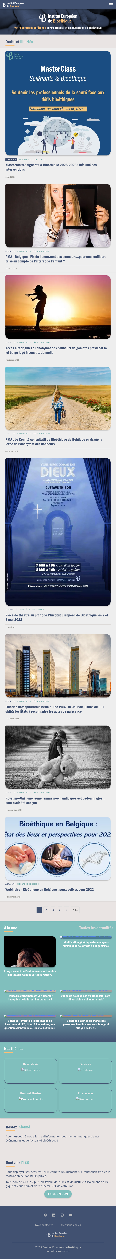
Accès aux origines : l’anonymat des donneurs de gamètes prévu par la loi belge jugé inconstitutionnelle (56, 350)
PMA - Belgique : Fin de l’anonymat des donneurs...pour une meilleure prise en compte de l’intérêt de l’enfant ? (55, 258)
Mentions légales (71, 1225)
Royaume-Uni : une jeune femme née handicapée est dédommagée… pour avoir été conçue (55, 800)
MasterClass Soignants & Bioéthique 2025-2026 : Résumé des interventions (51, 167)
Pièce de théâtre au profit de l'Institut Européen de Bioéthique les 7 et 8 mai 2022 (56, 617)
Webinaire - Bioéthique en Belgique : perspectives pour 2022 (49, 889)
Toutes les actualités (96, 927)
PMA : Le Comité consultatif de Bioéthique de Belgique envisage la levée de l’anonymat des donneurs (53, 441)
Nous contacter (44, 1225)
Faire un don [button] (58, 1194)
